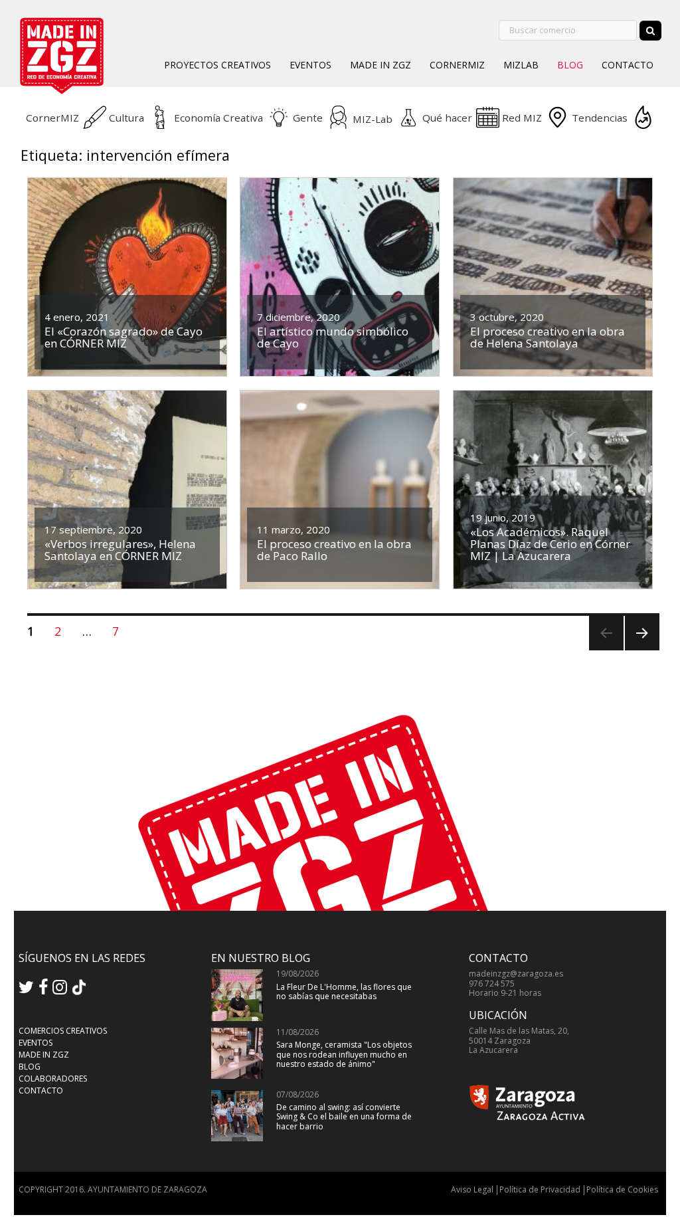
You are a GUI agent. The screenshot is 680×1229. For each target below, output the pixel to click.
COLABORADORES (53, 1078)
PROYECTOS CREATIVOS (217, 64)
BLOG (570, 64)
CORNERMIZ (457, 64)
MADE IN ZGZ (380, 64)
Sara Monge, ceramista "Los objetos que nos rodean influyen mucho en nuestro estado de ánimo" (344, 1054)
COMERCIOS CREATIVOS (63, 1030)
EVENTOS (310, 64)
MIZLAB (521, 64)
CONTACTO (627, 64)
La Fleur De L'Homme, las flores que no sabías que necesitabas (344, 991)
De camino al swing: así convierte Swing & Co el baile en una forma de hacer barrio (344, 1116)
